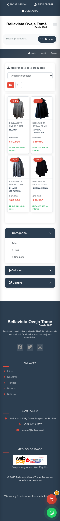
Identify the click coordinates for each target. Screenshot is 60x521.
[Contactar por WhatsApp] (52, 513)
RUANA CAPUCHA (38, 131)
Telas (15, 243)
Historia (11, 388)
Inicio (33, 53)
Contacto (31, 10)
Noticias (11, 394)
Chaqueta (19, 257)
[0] (52, 499)
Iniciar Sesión (17, 4)
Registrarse (45, 4)
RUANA (13, 129)
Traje (17, 250)
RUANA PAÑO (40, 188)
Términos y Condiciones (17, 496)
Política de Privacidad (44, 496)
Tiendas (11, 382)
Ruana (54, 53)
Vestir (43, 53)
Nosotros (12, 376)
